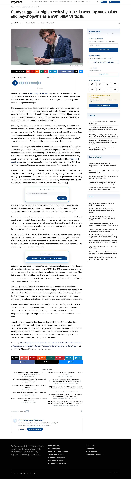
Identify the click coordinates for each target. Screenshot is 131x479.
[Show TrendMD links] (81, 411)
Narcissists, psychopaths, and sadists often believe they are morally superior (29, 393)
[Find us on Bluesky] (34, 473)
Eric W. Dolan (17, 23)
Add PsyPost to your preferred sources (47, 258)
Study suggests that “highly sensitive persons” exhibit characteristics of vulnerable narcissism (29, 373)
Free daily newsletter (46, 189)
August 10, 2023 (30, 23)
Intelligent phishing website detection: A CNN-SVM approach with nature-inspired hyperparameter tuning (65, 395)
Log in (22, 429)
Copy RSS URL (103, 74)
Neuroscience (79, 2)
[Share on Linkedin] (51, 71)
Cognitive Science (66, 2)
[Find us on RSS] (24, 473)
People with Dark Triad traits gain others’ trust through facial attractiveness (29, 386)
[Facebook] (92, 84)
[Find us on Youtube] (27, 473)
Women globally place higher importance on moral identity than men (103, 148)
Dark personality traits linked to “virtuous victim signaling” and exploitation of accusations (29, 380)
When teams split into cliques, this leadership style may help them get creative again (103, 165)
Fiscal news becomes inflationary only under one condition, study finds (103, 177)
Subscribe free (103, 49)
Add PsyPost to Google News (104, 62)
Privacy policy (91, 451)
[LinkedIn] (115, 84)
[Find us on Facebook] (11, 473)
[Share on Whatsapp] (42, 71)
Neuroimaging (54, 448)
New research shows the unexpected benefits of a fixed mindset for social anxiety (103, 224)
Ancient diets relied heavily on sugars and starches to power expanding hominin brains (103, 252)
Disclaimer (90, 448)
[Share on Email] (28, 71)
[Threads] (92, 89)
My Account (115, 1)
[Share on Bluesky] (81, 71)
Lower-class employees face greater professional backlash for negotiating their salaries (103, 129)
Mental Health (36, 2)
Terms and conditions (94, 454)
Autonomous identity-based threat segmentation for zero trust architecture (65, 373)
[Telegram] (115, 89)
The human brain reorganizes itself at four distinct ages (102, 122)
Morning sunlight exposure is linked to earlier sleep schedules (101, 204)
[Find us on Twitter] (14, 473)
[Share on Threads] (76, 71)
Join (104, 1)
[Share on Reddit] (37, 71)
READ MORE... (35, 455)
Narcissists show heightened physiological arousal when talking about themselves (29, 399)
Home (12, 6)
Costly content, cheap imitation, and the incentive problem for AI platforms (102, 188)
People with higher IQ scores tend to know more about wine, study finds (103, 258)
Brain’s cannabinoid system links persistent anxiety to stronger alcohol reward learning (103, 241)
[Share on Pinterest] (46, 71)
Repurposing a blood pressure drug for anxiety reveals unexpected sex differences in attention (103, 142)
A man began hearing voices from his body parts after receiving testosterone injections (103, 135)
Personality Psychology (58, 451)
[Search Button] (97, 2)
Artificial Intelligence (56, 457)
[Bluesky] (107, 84)
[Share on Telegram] (55, 71)
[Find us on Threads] (31, 473)
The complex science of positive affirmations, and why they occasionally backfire (102, 218)
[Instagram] (99, 89)
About (88, 2)
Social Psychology (50, 2)
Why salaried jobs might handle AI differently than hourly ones (103, 171)
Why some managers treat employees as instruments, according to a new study (102, 183)
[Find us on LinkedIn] (17, 473)
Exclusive (18, 6)
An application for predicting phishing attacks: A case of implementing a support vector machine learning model (65, 380)
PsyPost (16, 1)
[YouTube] (107, 89)
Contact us (90, 445)
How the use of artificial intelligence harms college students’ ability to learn (103, 230)
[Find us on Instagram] (21, 473)
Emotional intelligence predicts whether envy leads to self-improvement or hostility (103, 236)
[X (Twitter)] (99, 84)
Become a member (35, 429)
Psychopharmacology (57, 463)
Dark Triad (36, 6)
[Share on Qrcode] (32, 71)
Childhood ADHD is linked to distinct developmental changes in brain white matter (101, 210)
